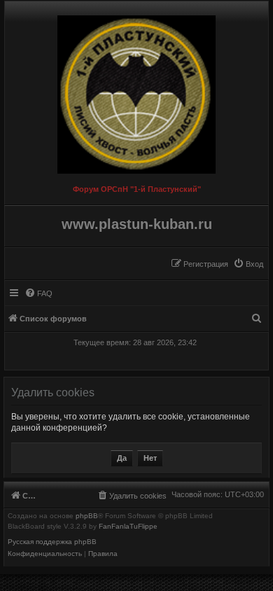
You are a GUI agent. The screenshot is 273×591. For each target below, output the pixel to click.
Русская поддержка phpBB (52, 541)
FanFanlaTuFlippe (128, 526)
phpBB (87, 516)
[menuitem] (248, 264)
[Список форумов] (136, 91)
